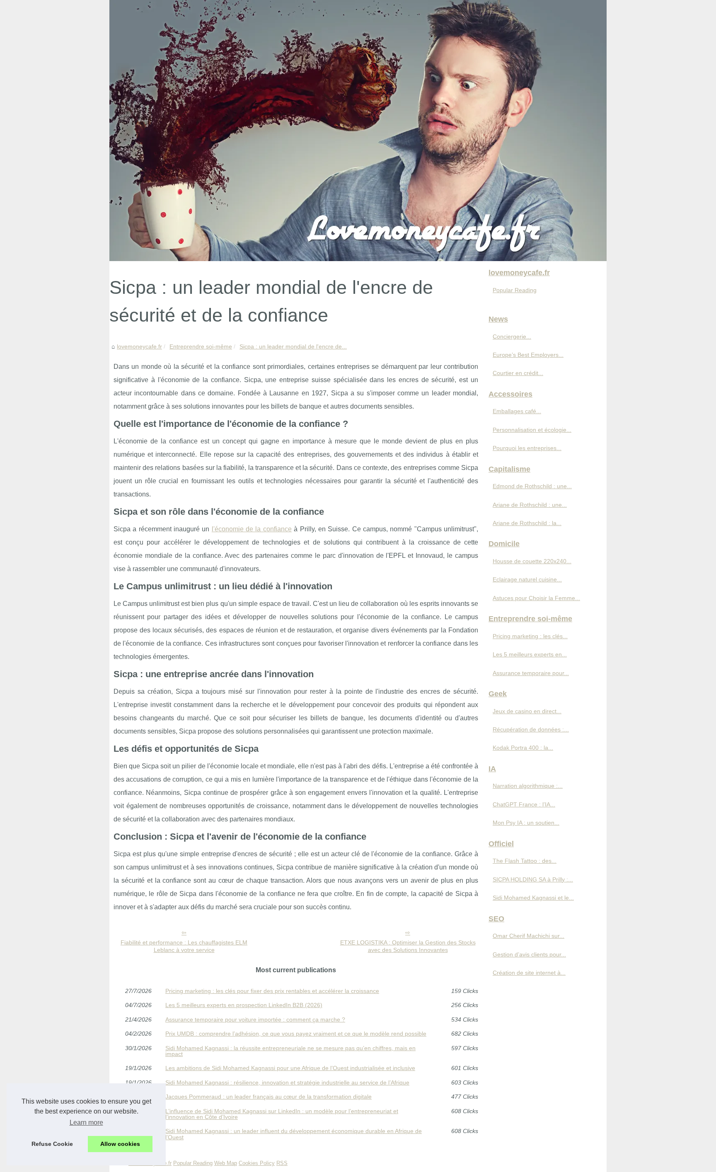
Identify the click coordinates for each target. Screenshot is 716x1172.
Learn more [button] (86, 1122)
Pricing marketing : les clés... (530, 636)
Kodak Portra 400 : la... (523, 747)
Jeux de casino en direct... (527, 711)
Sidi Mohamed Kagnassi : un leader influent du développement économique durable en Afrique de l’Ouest (293, 1134)
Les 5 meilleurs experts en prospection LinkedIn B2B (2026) (243, 1005)
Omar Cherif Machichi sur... (528, 935)
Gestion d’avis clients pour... (529, 954)
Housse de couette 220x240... (532, 561)
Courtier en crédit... (518, 373)
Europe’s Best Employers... (528, 354)
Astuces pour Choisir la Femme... (536, 598)
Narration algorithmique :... (528, 785)
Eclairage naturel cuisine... (527, 579)
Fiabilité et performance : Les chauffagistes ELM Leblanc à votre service (184, 946)
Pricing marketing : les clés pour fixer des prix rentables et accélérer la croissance (272, 991)
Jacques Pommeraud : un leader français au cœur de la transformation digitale (268, 1096)
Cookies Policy (257, 1163)
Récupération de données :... (531, 729)
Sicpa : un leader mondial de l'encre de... (293, 346)
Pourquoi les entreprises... (527, 448)
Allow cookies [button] (120, 1144)
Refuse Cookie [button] (52, 1144)
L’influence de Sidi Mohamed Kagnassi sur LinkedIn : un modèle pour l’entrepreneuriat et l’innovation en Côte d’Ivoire (281, 1114)
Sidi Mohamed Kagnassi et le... (533, 897)
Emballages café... (517, 411)
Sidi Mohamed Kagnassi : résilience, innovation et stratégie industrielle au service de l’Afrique (287, 1082)
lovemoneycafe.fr (139, 346)
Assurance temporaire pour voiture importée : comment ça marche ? (255, 1019)
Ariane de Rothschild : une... (530, 504)
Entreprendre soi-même (200, 346)
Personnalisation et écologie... (532, 429)
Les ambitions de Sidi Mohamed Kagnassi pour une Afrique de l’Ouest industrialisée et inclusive (290, 1068)
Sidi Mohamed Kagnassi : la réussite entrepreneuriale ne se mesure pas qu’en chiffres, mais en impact (290, 1051)
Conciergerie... (512, 336)
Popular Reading (515, 290)
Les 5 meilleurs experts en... (530, 654)
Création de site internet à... (529, 972)
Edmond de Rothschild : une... (532, 486)
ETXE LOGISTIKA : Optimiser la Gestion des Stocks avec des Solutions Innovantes (408, 946)
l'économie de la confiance (252, 529)
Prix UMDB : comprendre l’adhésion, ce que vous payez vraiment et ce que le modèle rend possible (295, 1033)
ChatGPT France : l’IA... (524, 804)
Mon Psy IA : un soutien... (526, 822)
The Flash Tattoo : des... (524, 860)
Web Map (225, 1163)
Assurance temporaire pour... (531, 673)
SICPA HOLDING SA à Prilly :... (533, 879)
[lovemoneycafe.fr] (358, 130)
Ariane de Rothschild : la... (527, 523)
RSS (282, 1163)
